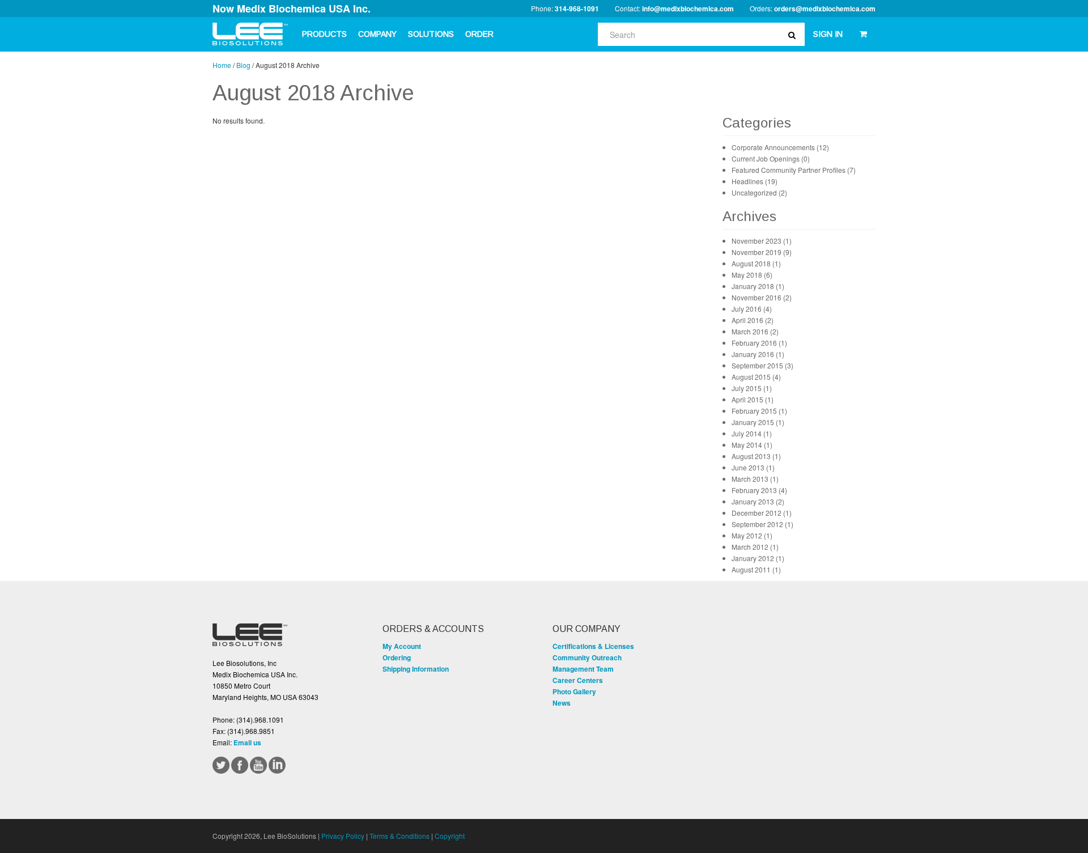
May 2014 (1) (752, 444)
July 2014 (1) (752, 433)
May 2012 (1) (752, 535)
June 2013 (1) (753, 467)
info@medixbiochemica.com (688, 8)
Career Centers (577, 680)
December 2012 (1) (762, 512)
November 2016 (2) (762, 297)
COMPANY (377, 34)
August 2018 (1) (756, 263)
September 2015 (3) (762, 365)
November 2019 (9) (762, 252)
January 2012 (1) (758, 558)
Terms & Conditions (399, 836)
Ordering (396, 657)
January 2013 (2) (758, 501)
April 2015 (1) (753, 399)
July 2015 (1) (752, 388)
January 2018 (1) (758, 286)
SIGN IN (828, 34)
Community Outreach (587, 657)
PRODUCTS (324, 34)
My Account (401, 646)
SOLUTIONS (431, 34)
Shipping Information (415, 669)
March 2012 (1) (755, 546)
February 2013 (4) (759, 490)
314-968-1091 (577, 8)
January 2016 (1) (758, 354)
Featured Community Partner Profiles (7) (794, 170)
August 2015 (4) (756, 376)
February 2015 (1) (759, 410)
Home (221, 65)
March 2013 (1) (755, 478)
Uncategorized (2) (759, 192)
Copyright (450, 836)
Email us (247, 742)
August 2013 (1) (756, 456)
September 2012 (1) (762, 524)
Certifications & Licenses (593, 646)
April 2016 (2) (753, 320)
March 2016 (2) (755, 331)
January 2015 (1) (758, 422)
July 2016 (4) (752, 308)
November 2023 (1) (762, 240)
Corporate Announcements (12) (780, 147)
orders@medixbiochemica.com (825, 8)
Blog (243, 65)
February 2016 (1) (759, 342)
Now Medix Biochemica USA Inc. (291, 8)
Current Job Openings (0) (771, 158)
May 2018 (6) (752, 274)
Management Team (583, 669)
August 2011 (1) (756, 569)
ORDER (479, 34)
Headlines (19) (754, 181)
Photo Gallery (574, 691)
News (561, 703)
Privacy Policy (342, 836)
